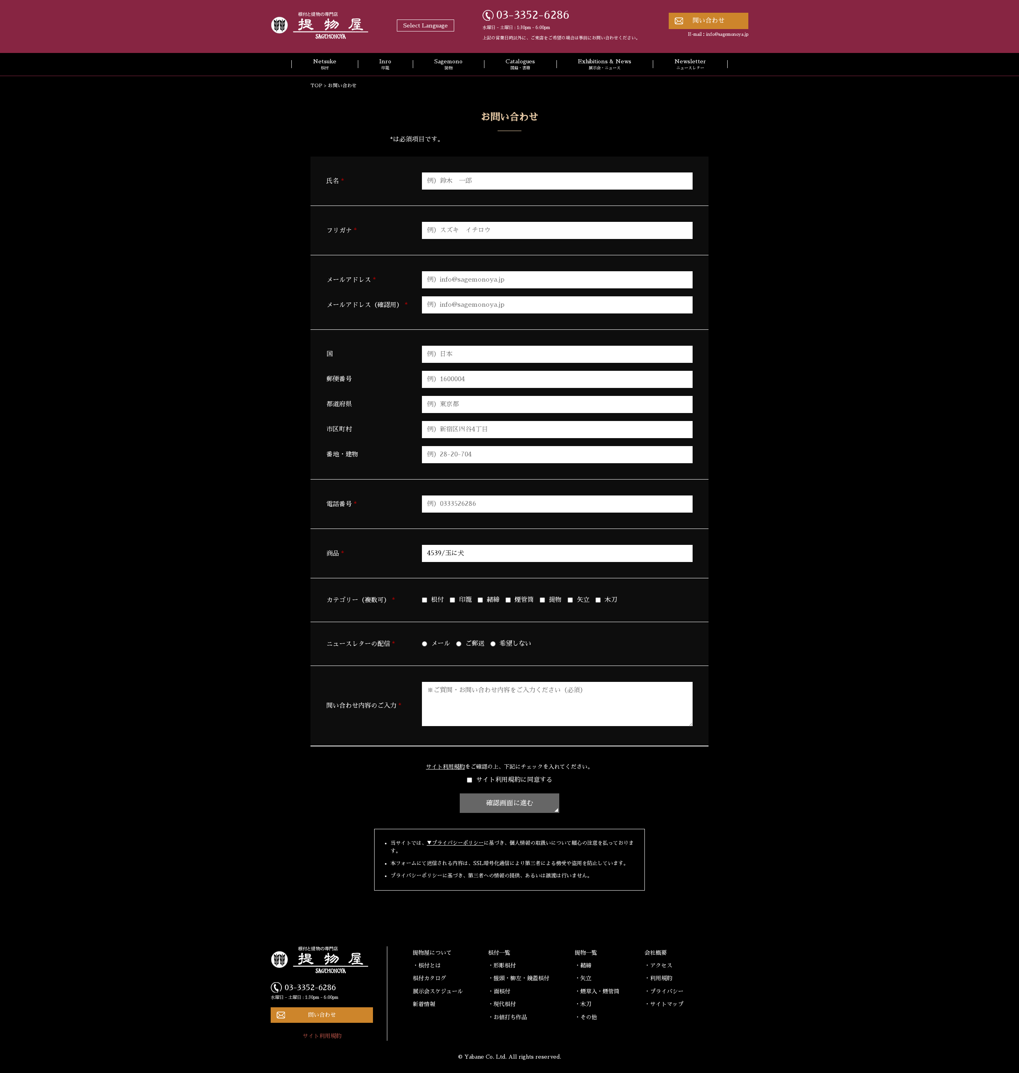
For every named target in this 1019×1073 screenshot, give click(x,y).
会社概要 (655, 953)
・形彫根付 (502, 965)
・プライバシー (663, 991)
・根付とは (427, 965)
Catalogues (520, 64)
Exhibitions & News (604, 64)
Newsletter (690, 64)
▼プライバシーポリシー (455, 843)
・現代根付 (502, 1004)
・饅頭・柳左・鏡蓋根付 (518, 978)
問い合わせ (708, 21)
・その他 (586, 1017)
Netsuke (324, 64)
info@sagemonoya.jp (727, 34)
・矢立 (583, 978)
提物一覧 (586, 953)
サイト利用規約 (445, 767)
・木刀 (583, 1004)
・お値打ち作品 (507, 1017)
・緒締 (583, 965)
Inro (385, 64)
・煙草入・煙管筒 (597, 991)
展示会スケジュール (438, 991)
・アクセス (658, 965)
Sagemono (448, 64)
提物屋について (432, 953)
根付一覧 (499, 953)
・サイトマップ (663, 1004)
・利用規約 (658, 978)
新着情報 (424, 1004)
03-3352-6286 (533, 15)
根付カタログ (429, 978)
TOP (316, 85)
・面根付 (499, 991)
